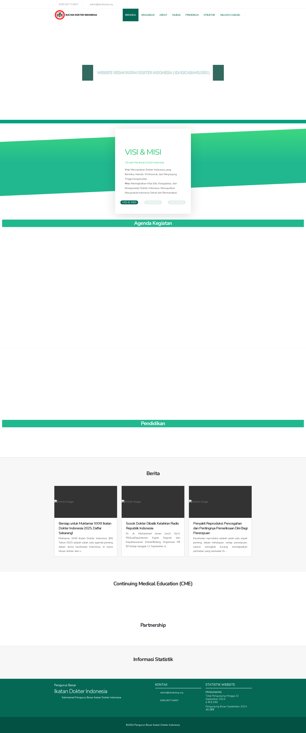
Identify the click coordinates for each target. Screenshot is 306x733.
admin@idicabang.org (101, 4)
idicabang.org (193, 72)
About (163, 15)
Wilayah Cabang (230, 15)
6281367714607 (68, 4)
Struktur (209, 15)
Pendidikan (192, 15)
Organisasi (147, 15)
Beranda (130, 15)
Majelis (176, 15)
